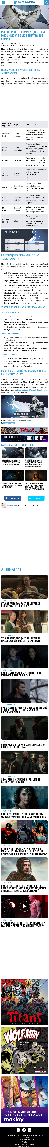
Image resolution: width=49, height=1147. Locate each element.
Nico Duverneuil (10, 45)
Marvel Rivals (9, 423)
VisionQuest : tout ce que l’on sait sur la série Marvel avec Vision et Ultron (23, 924)
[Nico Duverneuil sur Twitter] (25, 505)
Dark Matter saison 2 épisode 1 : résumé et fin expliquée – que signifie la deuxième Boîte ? (24, 710)
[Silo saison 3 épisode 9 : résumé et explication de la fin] (24, 762)
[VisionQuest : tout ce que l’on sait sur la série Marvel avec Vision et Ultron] (24, 906)
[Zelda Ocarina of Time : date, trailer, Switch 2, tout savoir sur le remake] (13, 475)
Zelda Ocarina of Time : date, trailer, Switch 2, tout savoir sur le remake (12, 485)
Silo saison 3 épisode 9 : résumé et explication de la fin (20, 780)
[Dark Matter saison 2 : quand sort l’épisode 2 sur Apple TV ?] (24, 656)
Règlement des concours (24, 1146)
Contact (24, 1143)
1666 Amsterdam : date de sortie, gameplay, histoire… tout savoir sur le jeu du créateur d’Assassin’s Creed (34, 486)
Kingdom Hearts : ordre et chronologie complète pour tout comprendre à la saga (11, 463)
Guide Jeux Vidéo (17, 43)
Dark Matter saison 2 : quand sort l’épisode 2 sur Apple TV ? (21, 674)
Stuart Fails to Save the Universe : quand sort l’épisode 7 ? (21, 605)
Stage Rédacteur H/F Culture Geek (24, 1144)
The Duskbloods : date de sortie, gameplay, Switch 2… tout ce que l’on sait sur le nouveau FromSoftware (34, 464)
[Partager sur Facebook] (12, 498)
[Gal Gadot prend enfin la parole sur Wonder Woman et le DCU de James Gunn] (24, 797)
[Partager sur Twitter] (36, 498)
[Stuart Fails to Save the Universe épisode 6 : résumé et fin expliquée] (24, 621)
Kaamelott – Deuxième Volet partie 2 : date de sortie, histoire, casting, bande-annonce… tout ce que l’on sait (24, 888)
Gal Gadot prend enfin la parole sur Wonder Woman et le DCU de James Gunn (23, 815)
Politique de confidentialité (24, 1139)
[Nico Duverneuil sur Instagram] (29, 505)
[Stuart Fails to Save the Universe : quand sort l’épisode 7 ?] (24, 587)
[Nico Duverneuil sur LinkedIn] (33, 505)
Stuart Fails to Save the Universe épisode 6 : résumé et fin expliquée (20, 639)
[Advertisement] (24, 103)
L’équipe (24, 1141)
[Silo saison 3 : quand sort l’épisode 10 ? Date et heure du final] (24, 728)
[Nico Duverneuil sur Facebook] (21, 505)
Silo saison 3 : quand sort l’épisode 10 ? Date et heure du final (24, 746)
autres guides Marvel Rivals (28, 390)
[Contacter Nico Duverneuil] (37, 505)
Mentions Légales (24, 1138)
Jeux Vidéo (5, 43)
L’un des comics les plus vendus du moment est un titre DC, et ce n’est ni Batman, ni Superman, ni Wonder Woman (24, 851)
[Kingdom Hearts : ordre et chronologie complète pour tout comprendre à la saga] (13, 452)
